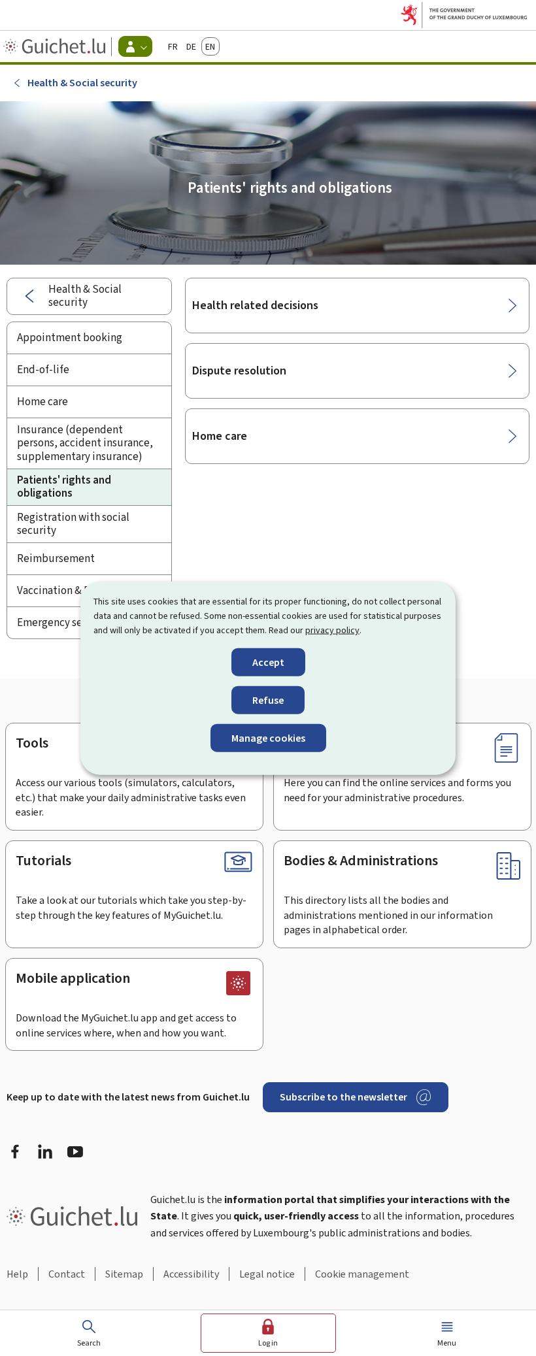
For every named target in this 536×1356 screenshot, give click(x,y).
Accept (268, 662)
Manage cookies (268, 738)
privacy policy (332, 630)
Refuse (268, 699)
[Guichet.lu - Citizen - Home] (56, 46)
